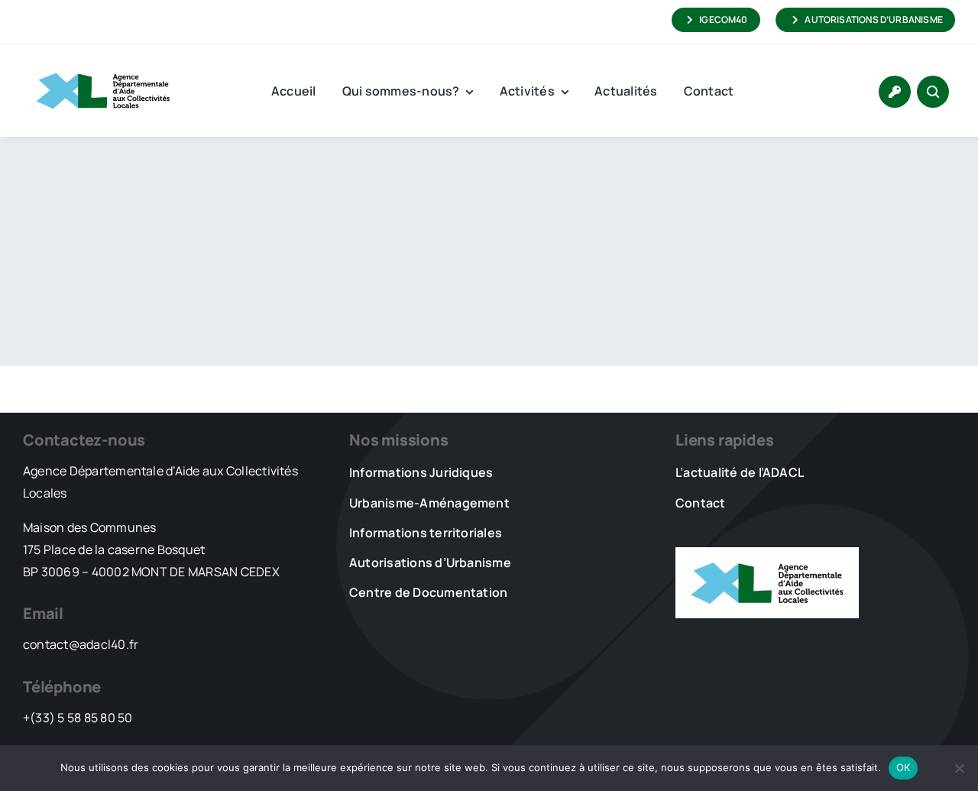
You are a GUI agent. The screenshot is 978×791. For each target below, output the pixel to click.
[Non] (959, 768)
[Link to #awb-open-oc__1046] (933, 92)
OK (903, 767)
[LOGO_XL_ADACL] (103, 65)
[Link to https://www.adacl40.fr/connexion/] (895, 92)
